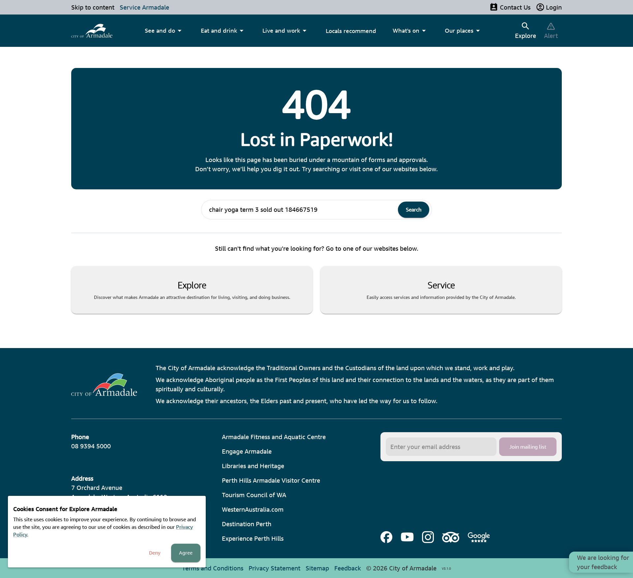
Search (413, 209)
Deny (155, 553)
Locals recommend (351, 30)
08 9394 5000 (91, 446)
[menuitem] (91, 31)
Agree (186, 553)
